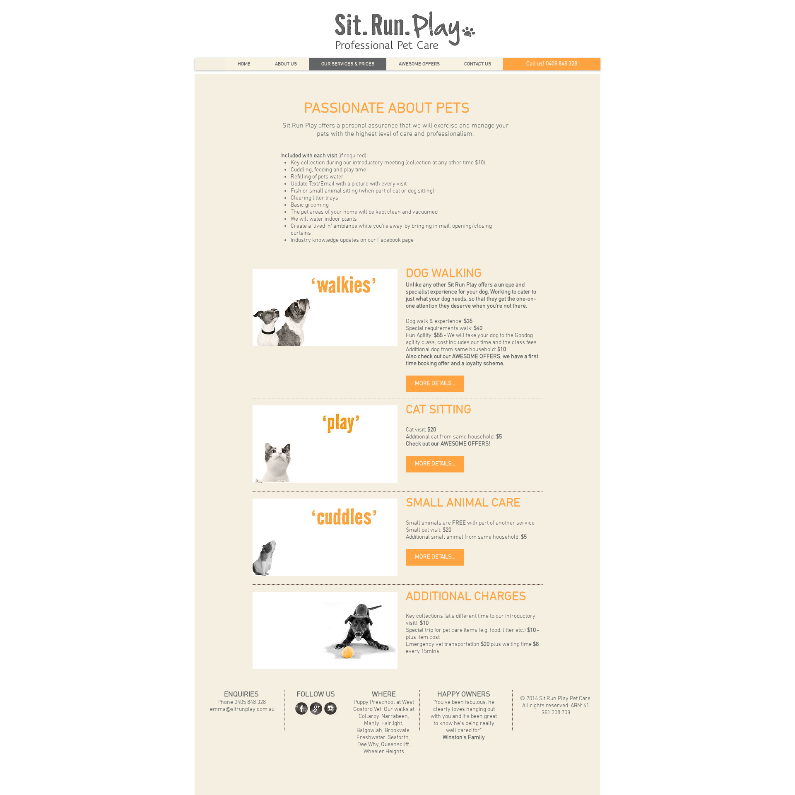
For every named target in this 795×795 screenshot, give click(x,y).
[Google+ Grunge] (316, 708)
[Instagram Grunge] (330, 708)
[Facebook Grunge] (301, 708)
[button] (435, 384)
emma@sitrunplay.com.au (242, 709)
